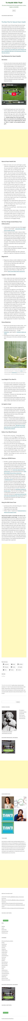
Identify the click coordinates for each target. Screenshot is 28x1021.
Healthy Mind (4, 952)
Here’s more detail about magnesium (16, 271)
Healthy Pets (4, 954)
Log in (3, 928)
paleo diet (11, 691)
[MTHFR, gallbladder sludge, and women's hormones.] (8, 802)
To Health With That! (14, 3)
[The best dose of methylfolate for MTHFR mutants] (20, 802)
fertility (3, 942)
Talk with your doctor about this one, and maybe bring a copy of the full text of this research (14, 427)
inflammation (7, 688)
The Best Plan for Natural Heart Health (14, 22)
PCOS (3, 968)
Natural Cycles (4, 963)
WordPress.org (5, 932)
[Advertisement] (14, 143)
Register (3, 926)
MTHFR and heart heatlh (18, 690)
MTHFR (3, 690)
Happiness (4, 949)
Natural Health (21, 685)
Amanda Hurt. (14, 372)
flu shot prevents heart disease (16, 686)
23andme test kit (9, 479)
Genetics (3, 947)
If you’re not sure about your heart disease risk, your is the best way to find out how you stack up (14, 51)
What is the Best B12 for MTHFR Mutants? (14, 903)
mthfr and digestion (9, 690)
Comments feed (5, 931)
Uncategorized (4, 975)
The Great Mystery (5, 973)
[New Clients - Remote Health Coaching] (8, 828)
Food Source (4, 944)
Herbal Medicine (5, 955)
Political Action (5, 970)
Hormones (4, 957)
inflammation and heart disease (17, 688)
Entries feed (4, 929)
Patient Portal (5, 920)
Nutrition (3, 686)
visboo (21, 370)
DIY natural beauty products (7, 941)
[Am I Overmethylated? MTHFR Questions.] (20, 815)
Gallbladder (4, 945)
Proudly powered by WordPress (7, 1018)
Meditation (6, 332)
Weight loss (4, 976)
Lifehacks (3, 958)
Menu (14, 10)
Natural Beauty (5, 962)
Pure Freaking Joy (5, 971)
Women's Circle (5, 978)
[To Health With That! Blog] (8, 815)
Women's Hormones (6, 979)
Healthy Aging (14, 685)
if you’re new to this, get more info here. (22, 717)
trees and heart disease (18, 691)
